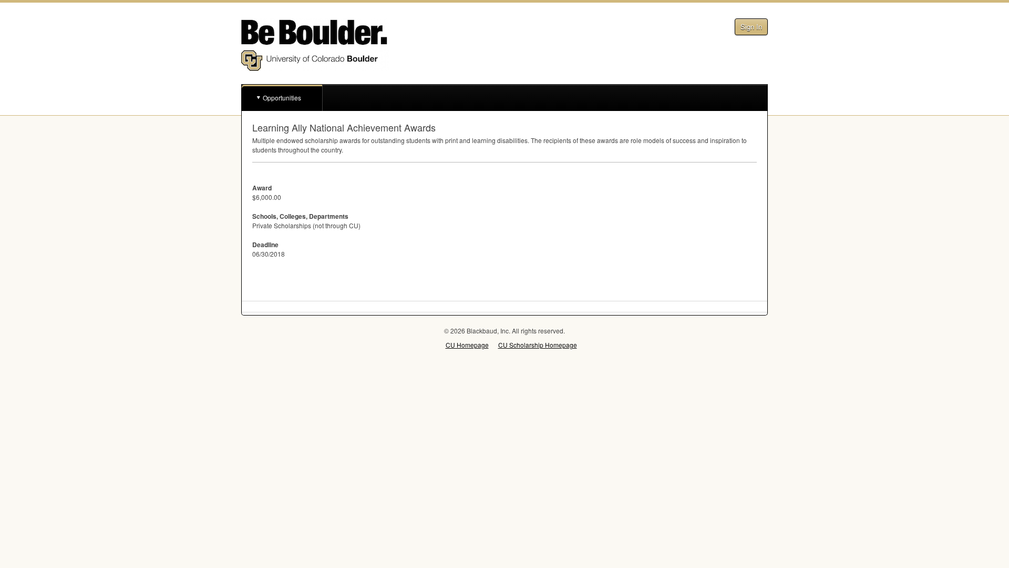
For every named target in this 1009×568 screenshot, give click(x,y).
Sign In (751, 27)
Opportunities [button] (282, 97)
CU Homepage (467, 344)
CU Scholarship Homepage (537, 344)
